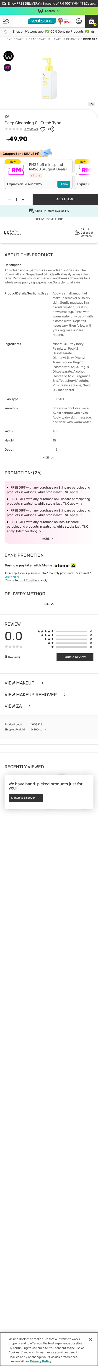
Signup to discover (23, 798)
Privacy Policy (41, 1361)
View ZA (14, 706)
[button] (91, 21)
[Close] (91, 1340)
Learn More (12, 576)
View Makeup (20, 683)
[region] (49, 1349)
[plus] (23, 199)
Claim (64, 184)
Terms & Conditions (27, 580)
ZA (7, 116)
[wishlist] (42, 129)
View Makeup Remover (31, 694)
